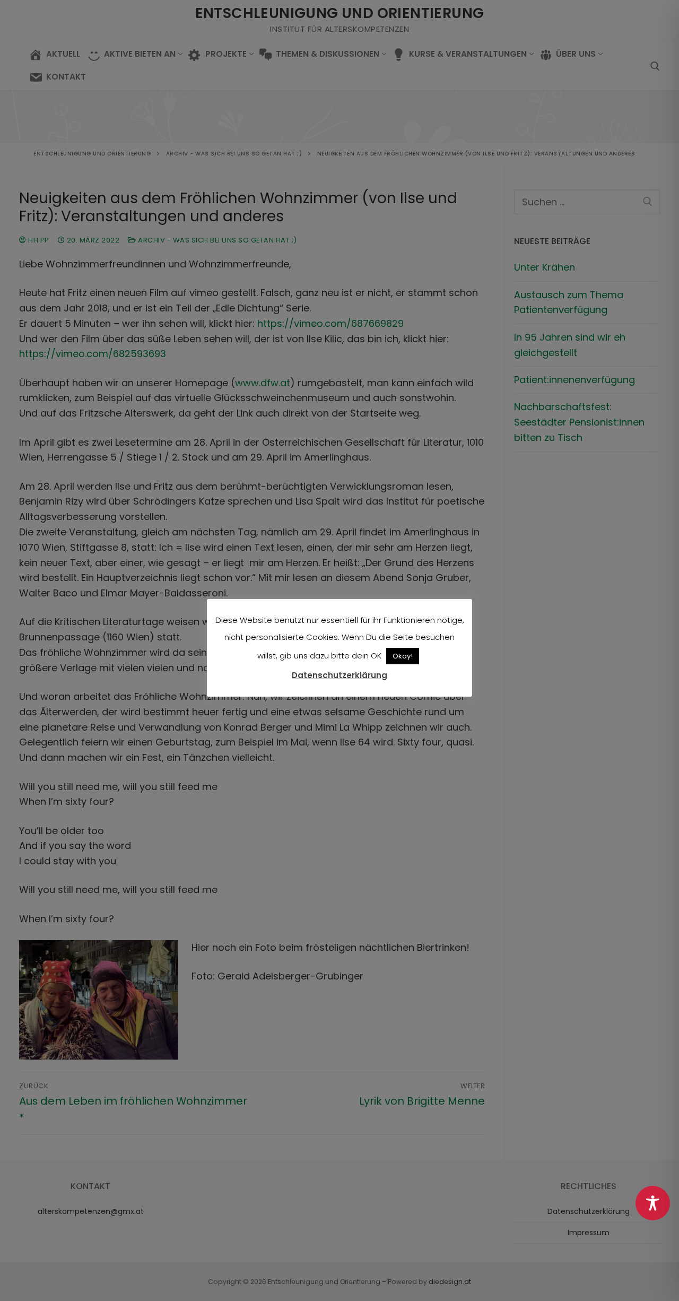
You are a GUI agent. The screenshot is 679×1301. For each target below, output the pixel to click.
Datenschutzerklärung (339, 675)
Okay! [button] (403, 656)
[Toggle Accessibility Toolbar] (652, 1203)
